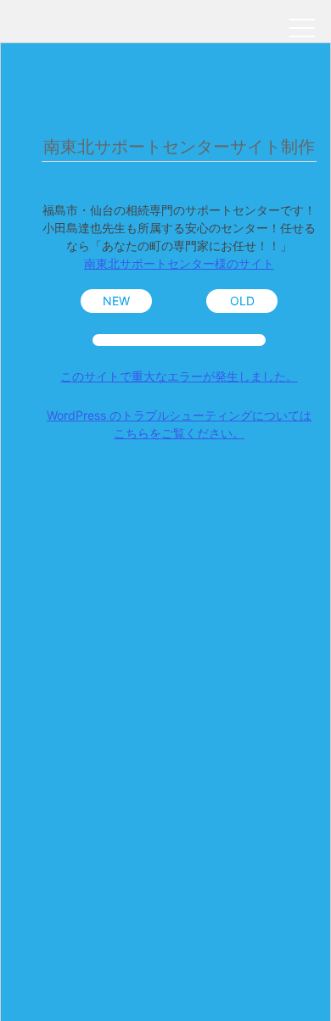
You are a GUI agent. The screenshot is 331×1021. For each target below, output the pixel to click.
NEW (116, 300)
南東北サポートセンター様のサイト (179, 263)
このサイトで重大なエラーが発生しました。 (179, 376)
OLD (242, 300)
